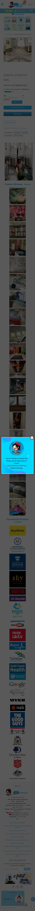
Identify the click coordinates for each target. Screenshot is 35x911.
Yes (21, 468)
